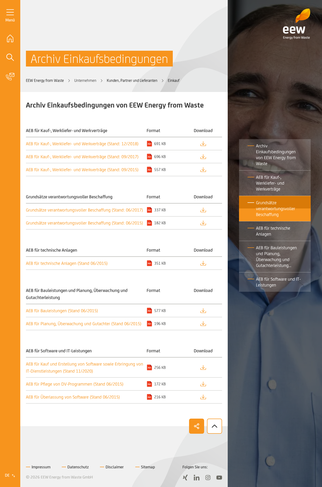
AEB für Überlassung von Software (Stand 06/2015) (73, 397)
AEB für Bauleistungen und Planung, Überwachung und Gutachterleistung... (276, 256)
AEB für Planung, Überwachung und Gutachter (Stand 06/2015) (83, 323)
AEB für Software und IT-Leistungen (278, 281)
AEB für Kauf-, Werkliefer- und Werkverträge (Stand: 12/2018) (82, 143)
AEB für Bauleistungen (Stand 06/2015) (62, 310)
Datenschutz (78, 467)
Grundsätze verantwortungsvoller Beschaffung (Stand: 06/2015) (84, 222)
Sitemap (148, 467)
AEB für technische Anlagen (273, 231)
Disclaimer (115, 467)
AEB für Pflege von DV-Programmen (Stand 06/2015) (75, 384)
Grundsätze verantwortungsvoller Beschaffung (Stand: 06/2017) (84, 209)
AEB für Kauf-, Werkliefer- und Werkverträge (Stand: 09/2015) (82, 169)
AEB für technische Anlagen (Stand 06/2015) (67, 263)
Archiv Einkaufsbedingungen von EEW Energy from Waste (276, 154)
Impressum (41, 467)
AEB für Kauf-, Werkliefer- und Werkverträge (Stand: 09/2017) (82, 156)
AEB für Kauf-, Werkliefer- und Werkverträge (270, 183)
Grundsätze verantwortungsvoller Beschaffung (275, 208)
